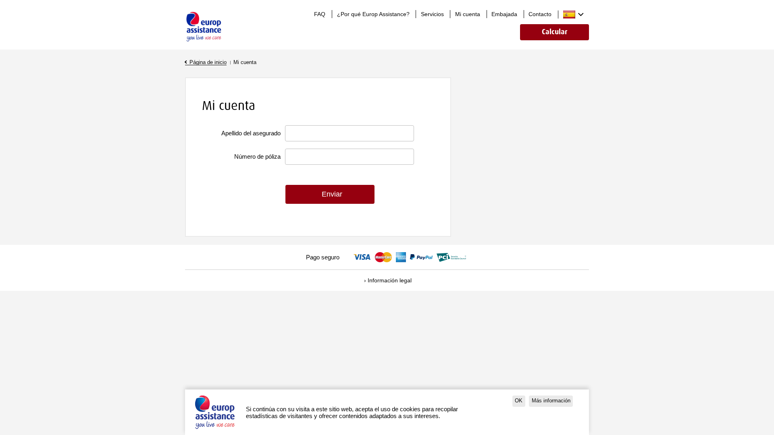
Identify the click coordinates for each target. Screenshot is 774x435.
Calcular (554, 32)
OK (518, 401)
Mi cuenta (467, 14)
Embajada (504, 14)
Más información (551, 401)
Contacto (539, 14)
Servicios (432, 14)
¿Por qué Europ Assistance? (373, 14)
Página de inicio (208, 62)
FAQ (319, 14)
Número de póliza (257, 156)
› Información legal (388, 280)
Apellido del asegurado (251, 133)
